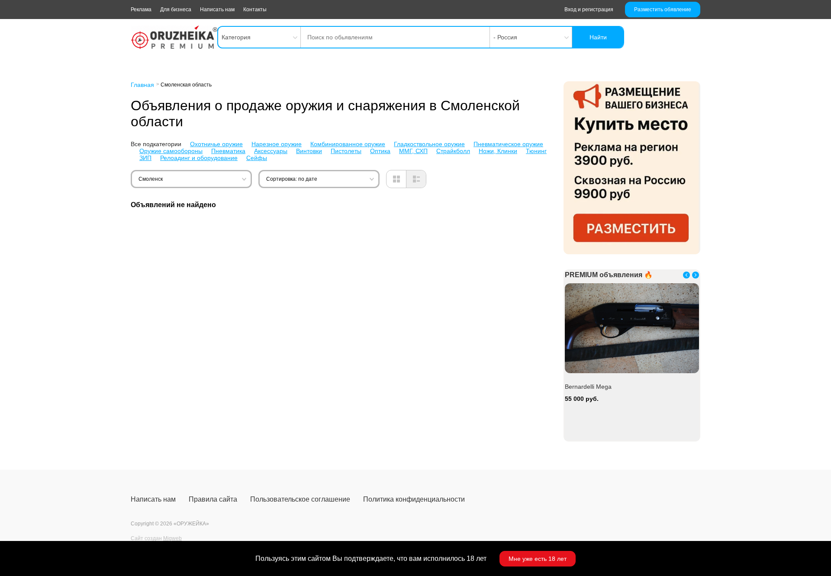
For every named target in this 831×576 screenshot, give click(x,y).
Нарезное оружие (276, 144)
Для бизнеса (175, 9)
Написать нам (217, 9)
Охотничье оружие (216, 144)
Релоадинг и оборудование (199, 157)
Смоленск (150, 179)
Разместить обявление (662, 9)
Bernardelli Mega (588, 386)
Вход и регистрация (588, 9)
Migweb (172, 538)
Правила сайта (213, 499)
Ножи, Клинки (498, 150)
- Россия (505, 37)
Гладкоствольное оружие (429, 144)
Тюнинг (536, 150)
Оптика (380, 150)
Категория (236, 37)
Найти (598, 37)
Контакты (255, 9)
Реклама (141, 9)
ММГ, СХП (413, 150)
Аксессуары (270, 150)
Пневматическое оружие (508, 144)
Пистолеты (346, 150)
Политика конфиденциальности (414, 499)
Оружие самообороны (171, 150)
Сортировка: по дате (291, 179)
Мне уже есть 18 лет (538, 558)
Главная (142, 84)
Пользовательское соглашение (300, 499)
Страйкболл (453, 150)
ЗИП (145, 157)
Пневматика (228, 150)
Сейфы (256, 157)
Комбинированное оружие (347, 144)
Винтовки (309, 150)
